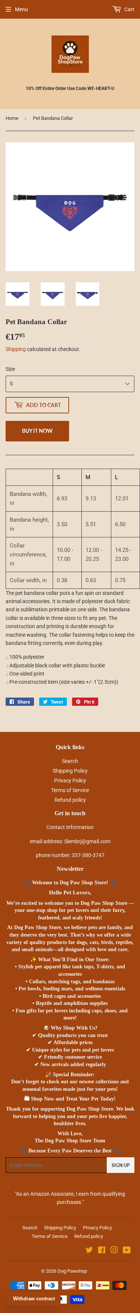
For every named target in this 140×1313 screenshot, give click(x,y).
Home (12, 118)
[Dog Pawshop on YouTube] (127, 1251)
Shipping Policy (70, 771)
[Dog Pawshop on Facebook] (102, 1251)
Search (70, 761)
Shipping (16, 349)
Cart (128, 9)
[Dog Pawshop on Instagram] (114, 1251)
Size (10, 369)
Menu (21, 9)
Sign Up (121, 1165)
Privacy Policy (70, 780)
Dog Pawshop (72, 1271)
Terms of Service (70, 790)
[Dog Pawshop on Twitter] (89, 1251)
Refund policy (70, 800)
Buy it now (37, 431)
